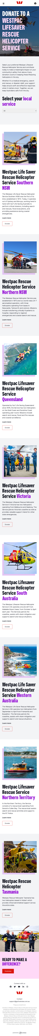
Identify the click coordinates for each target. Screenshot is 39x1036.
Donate (7, 224)
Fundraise (8, 971)
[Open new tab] (19, 2)
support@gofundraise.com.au (19, 1001)
